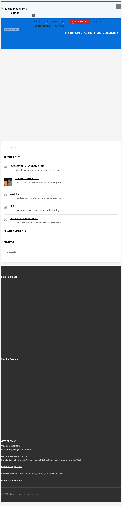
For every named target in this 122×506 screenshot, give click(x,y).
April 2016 (11, 251)
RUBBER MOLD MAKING (27, 178)
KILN (12, 206)
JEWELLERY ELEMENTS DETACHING (27, 166)
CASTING (14, 193)
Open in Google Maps (11, 466)
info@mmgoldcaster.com (19, 449)
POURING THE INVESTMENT (24, 218)
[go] (115, 154)
